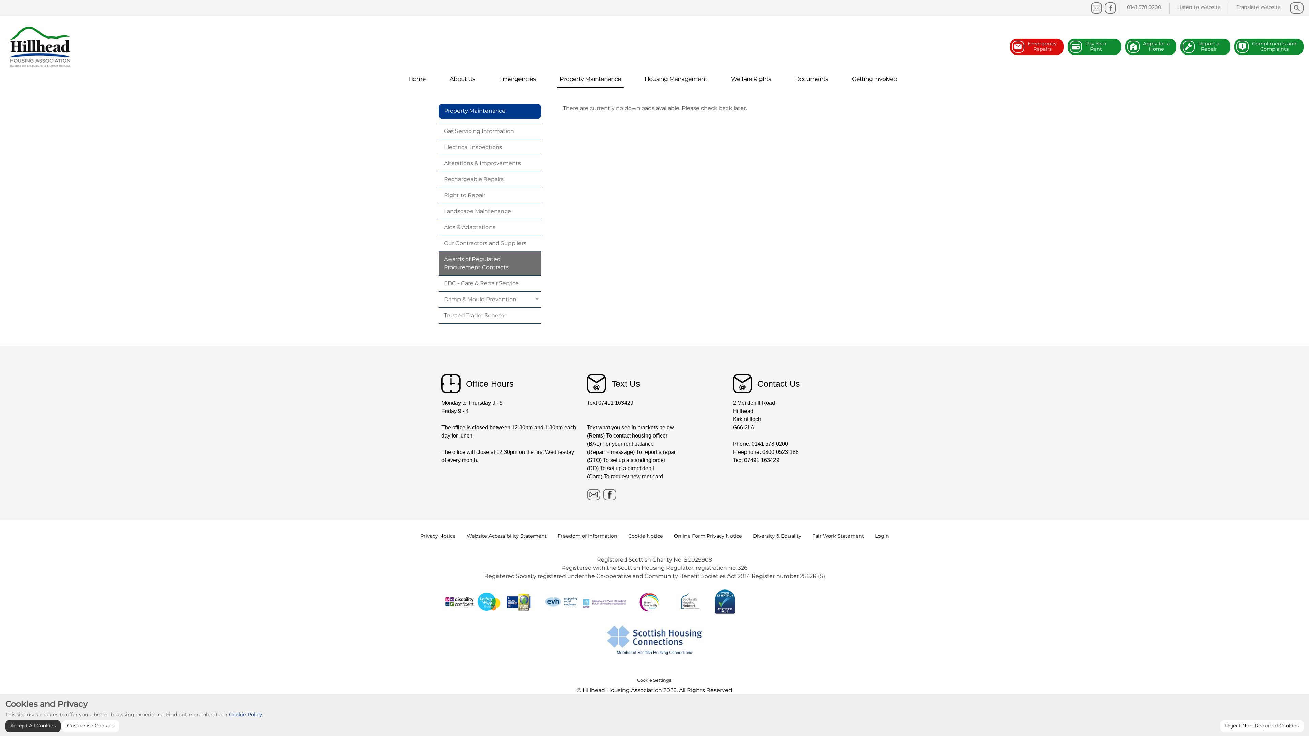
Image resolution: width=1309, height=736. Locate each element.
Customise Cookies (90, 726)
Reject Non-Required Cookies (1262, 726)
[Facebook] (1110, 8)
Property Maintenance (475, 111)
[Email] (593, 494)
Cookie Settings (654, 680)
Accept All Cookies (33, 726)
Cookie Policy (245, 714)
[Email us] (1096, 8)
